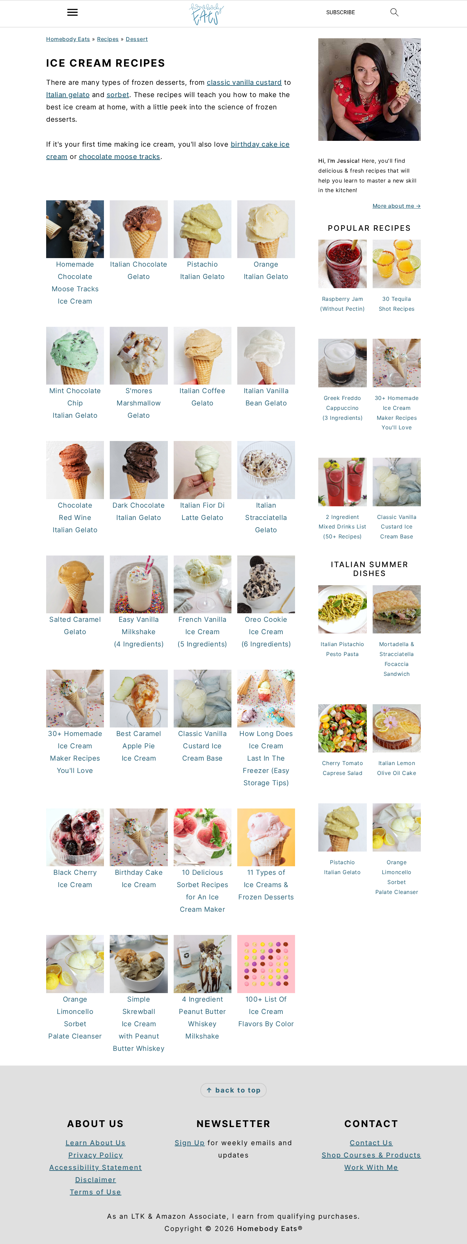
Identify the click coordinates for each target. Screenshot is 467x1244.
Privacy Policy (95, 1155)
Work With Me (371, 1167)
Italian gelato (68, 95)
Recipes (108, 39)
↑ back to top (233, 1090)
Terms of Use (95, 1192)
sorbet (118, 95)
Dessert (137, 39)
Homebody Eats (68, 39)
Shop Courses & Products (371, 1155)
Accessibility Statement (95, 1167)
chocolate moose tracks (119, 156)
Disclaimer (95, 1180)
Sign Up (190, 1143)
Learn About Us (96, 1143)
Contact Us (371, 1143)
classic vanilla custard (244, 82)
